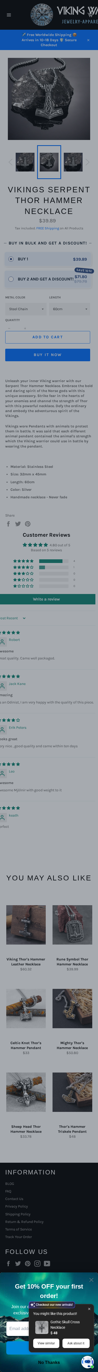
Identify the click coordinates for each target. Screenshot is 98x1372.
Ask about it (75, 1343)
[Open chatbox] (87, 1362)
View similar (46, 1343)
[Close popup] (89, 1309)
